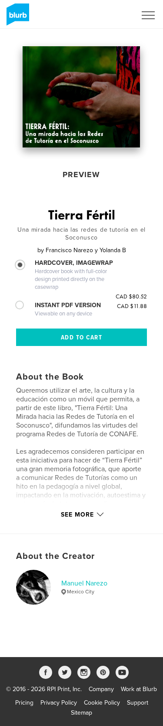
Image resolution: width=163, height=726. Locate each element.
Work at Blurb (139, 689)
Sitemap (81, 712)
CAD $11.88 (132, 306)
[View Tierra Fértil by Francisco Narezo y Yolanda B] (81, 96)
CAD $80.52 (131, 296)
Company (101, 689)
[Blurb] (16, 18)
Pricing (24, 702)
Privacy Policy (58, 702)
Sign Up (114, 15)
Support (137, 702)
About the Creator (55, 556)
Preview (81, 174)
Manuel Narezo (84, 583)
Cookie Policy (102, 702)
